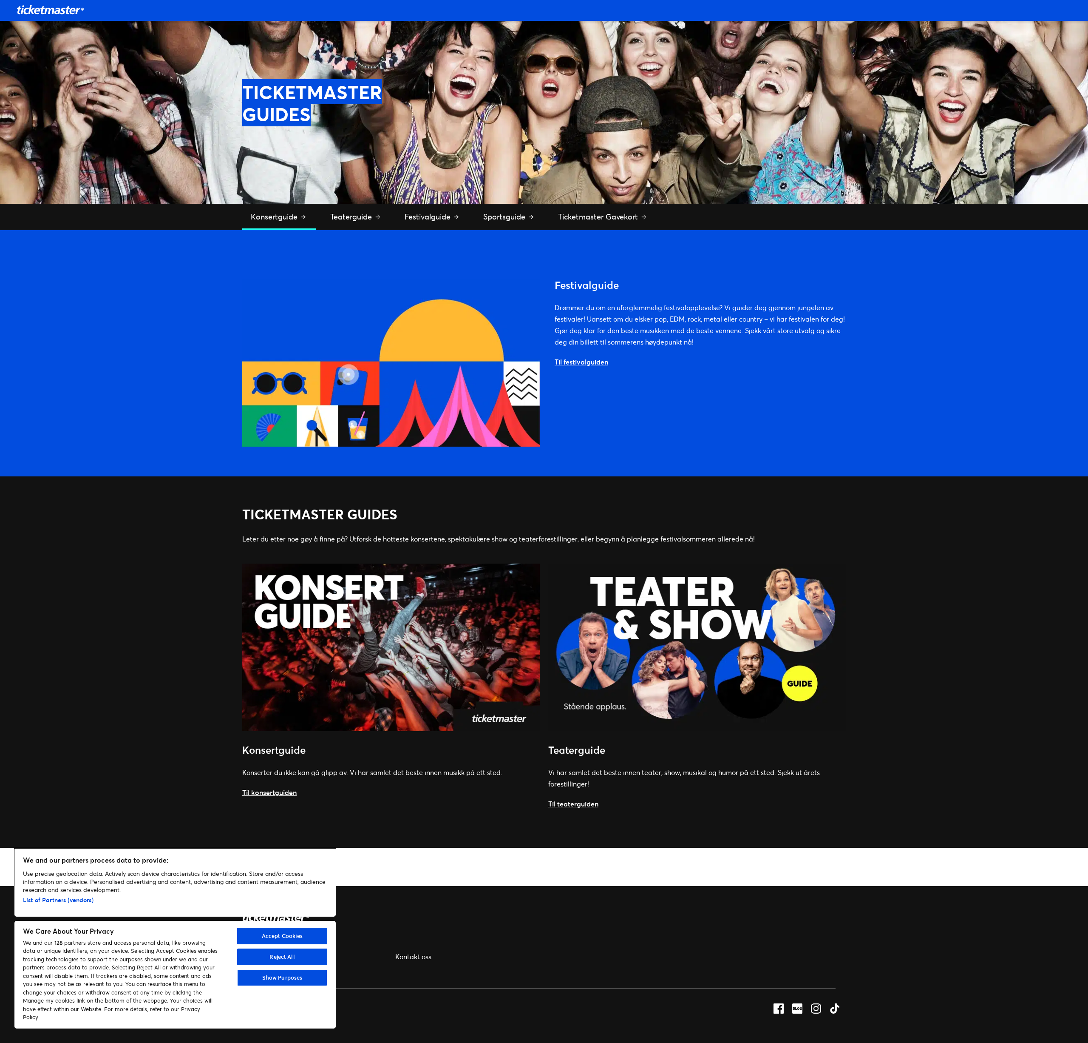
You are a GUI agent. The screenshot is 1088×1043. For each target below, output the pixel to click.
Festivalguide (429, 216)
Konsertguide (275, 216)
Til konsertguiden (269, 792)
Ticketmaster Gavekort (599, 216)
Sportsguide (505, 216)
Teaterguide (352, 216)
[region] (175, 938)
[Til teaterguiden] (697, 728)
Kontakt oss (413, 956)
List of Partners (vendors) (58, 900)
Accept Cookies (282, 936)
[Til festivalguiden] (391, 443)
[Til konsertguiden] (391, 728)
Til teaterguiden (573, 803)
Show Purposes (282, 977)
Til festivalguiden (581, 361)
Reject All (282, 956)
